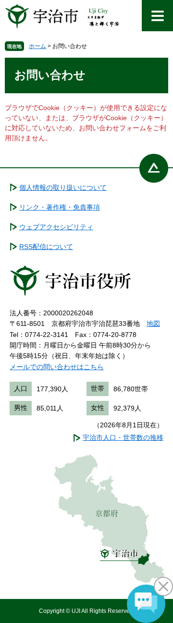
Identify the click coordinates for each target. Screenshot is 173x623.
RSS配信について (46, 246)
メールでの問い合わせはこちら (57, 367)
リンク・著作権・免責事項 (59, 207)
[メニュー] (157, 15)
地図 (153, 323)
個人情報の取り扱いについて (63, 187)
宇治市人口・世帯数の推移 (123, 437)
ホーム (37, 46)
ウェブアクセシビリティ (56, 227)
